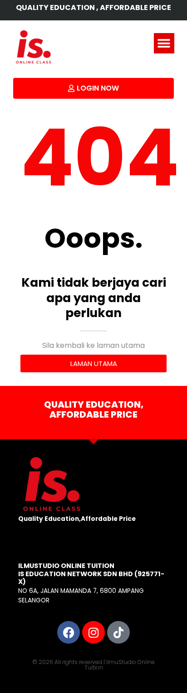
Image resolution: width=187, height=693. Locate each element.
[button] (164, 43)
